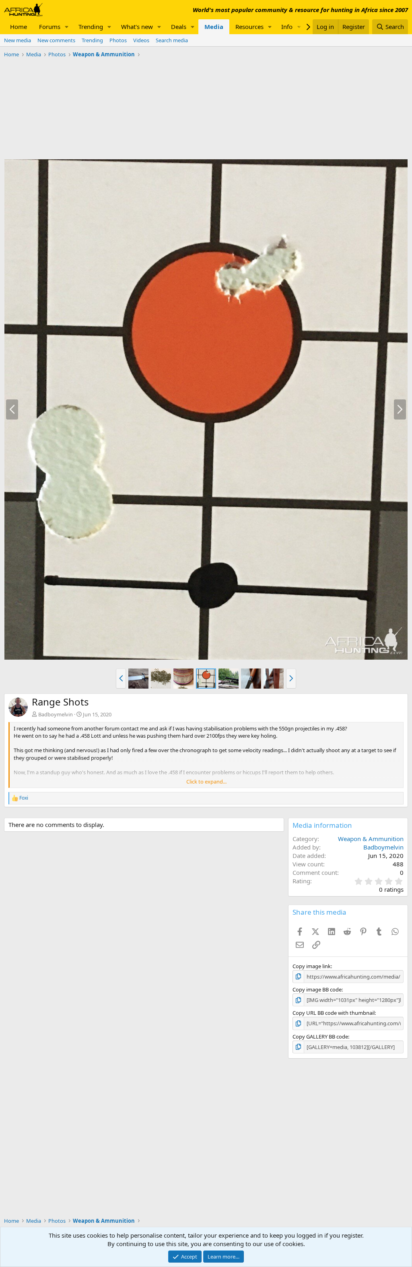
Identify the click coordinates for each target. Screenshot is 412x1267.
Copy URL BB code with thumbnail (334, 1012)
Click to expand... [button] (206, 781)
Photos (118, 40)
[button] (66, 26)
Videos (141, 40)
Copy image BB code (317, 989)
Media (213, 27)
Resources (249, 27)
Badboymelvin (55, 714)
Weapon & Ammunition (371, 839)
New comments (56, 40)
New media (17, 40)
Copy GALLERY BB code (320, 1036)
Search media (172, 40)
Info (287, 27)
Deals (178, 27)
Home (18, 27)
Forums (49, 27)
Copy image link (312, 966)
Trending (90, 27)
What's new (137, 27)
